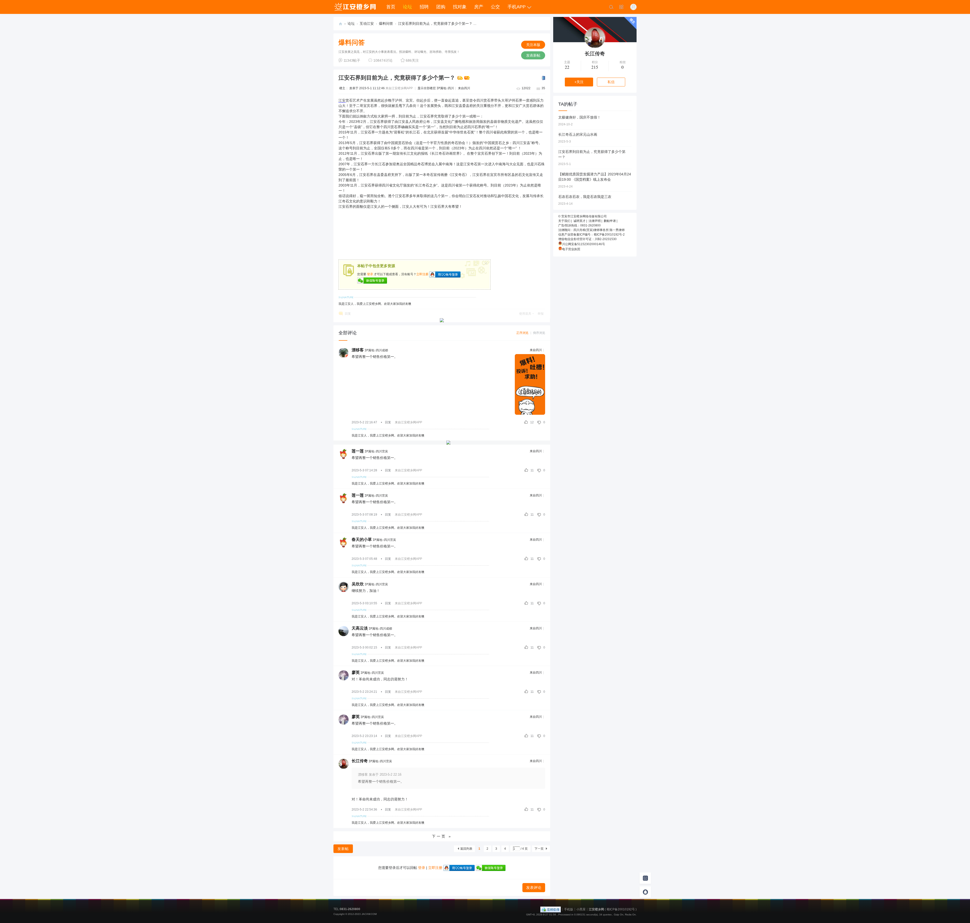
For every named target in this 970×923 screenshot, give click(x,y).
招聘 (424, 6)
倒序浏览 (539, 333)
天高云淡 (360, 628)
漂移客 (358, 350)
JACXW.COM (369, 914)
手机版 (568, 909)
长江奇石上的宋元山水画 (577, 134)
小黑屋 (581, 909)
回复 (348, 313)
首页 (390, 6)
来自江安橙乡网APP (399, 88)
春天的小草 (362, 539)
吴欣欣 (358, 584)
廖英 (356, 672)
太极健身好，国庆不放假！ (579, 117)
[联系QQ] (645, 892)
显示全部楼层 (427, 88)
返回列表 (466, 848)
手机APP (516, 6)
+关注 (579, 82)
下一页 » (442, 836)
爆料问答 (386, 23)
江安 (342, 100)
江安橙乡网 (340, 23)
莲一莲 (358, 451)
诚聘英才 (579, 221)
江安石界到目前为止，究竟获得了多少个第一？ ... (437, 23)
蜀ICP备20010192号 (621, 909)
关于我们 (564, 221)
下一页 (539, 848)
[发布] (645, 878)
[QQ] (550, 909)
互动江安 (367, 23)
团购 (440, 6)
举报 (541, 313)
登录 (370, 274)
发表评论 (533, 887)
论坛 (407, 6)
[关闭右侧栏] (543, 78)
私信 (611, 82)
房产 (478, 6)
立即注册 (422, 274)
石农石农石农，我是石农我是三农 (584, 197)
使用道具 (525, 313)
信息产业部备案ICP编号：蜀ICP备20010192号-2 (591, 234)
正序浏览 (522, 333)
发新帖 (343, 849)
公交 (495, 6)
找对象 (460, 6)
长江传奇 (360, 761)
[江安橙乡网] (354, 7)
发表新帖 (533, 55)
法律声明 (595, 221)
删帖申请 (610, 221)
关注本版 (533, 45)
